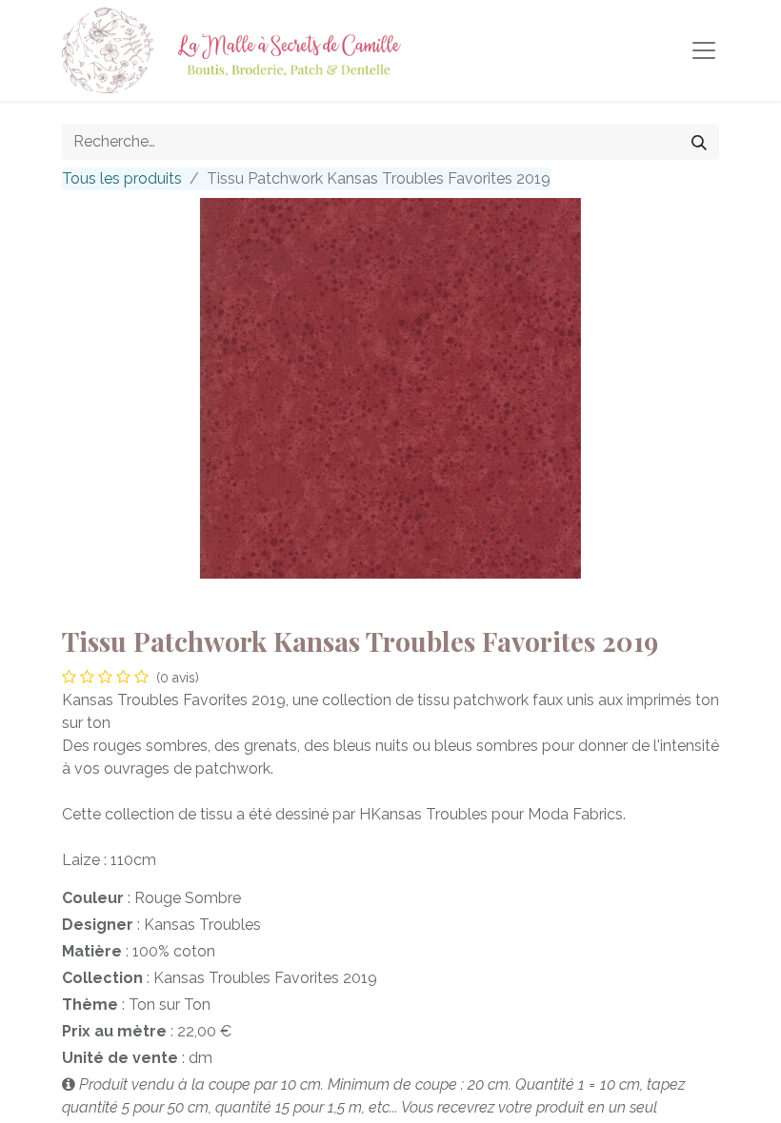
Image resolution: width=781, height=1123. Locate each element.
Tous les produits (122, 178)
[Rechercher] (699, 142)
